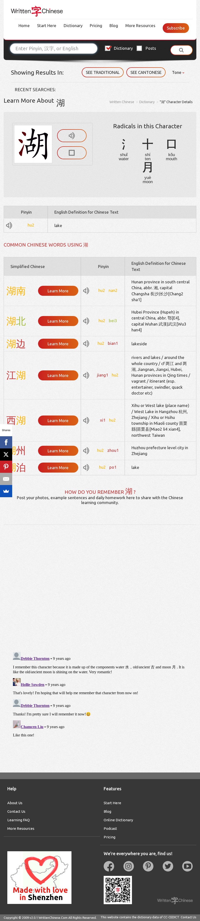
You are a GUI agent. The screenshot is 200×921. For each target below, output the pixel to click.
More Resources (140, 25)
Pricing (96, 25)
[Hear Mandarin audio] (72, 135)
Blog (114, 25)
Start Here (46, 25)
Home (24, 25)
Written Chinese (122, 102)
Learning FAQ (18, 820)
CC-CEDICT (171, 917)
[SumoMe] (6, 491)
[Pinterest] (6, 467)
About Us (14, 803)
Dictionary (73, 25)
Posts (151, 48)
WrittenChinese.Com (53, 917)
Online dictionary (118, 820)
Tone (177, 72)
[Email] (6, 479)
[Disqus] (100, 586)
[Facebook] (6, 442)
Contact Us (16, 811)
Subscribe (176, 28)
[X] (6, 454)
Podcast (110, 828)
